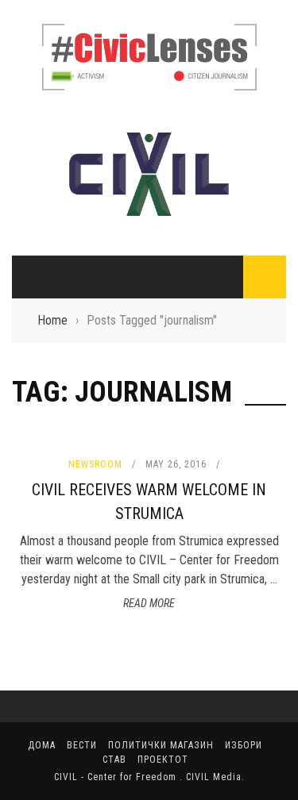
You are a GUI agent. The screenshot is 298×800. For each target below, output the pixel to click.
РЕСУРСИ (56, 234)
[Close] (24, 24)
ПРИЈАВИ (56, 201)
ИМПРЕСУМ (61, 169)
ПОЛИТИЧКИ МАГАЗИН (82, 384)
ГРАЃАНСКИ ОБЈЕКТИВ (90, 136)
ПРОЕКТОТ (51, 481)
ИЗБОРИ (45, 416)
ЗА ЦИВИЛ (58, 104)
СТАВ (37, 449)
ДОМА (40, 319)
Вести (40, 351)
